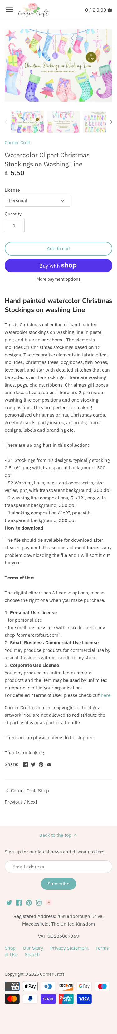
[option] (27, 122)
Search (32, 955)
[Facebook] (19, 902)
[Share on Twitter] (33, 764)
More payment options (58, 279)
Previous (14, 802)
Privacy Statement (69, 948)
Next (32, 802)
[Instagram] (39, 902)
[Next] (110, 122)
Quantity (13, 213)
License (12, 190)
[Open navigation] (9, 9)
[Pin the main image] (41, 764)
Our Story (33, 948)
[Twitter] (9, 902)
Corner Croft (18, 142)
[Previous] (6, 122)
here (105, 695)
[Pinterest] (29, 902)
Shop (10, 948)
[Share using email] (48, 764)
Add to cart (59, 248)
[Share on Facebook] (25, 764)
